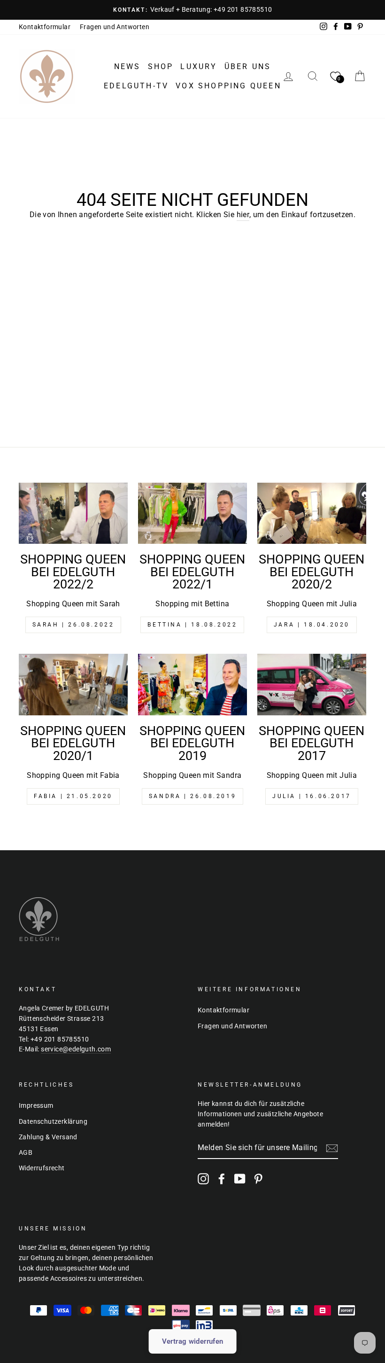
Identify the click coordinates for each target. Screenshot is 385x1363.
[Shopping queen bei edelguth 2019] (192, 684)
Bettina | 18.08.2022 (192, 624)
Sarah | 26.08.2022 (73, 624)
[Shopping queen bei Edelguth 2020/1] (73, 684)
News (127, 66)
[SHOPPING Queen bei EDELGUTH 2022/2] (73, 513)
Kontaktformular (44, 27)
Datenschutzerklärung (53, 1121)
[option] (192, 10)
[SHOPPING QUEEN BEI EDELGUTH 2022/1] (192, 513)
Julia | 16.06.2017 (311, 796)
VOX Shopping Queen (228, 85)
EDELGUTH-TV (136, 85)
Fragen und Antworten (114, 27)
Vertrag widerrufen (192, 1341)
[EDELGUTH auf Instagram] (203, 1178)
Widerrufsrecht (42, 1168)
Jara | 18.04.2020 (312, 624)
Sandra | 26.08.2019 (192, 796)
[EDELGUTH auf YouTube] (240, 1178)
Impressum (36, 1105)
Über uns (247, 66)
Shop (161, 66)
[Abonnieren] (332, 1148)
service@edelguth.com (76, 1049)
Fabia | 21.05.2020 (73, 796)
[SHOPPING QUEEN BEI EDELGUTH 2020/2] (311, 513)
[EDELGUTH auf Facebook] (221, 1178)
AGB (25, 1152)
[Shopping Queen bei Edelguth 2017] (311, 684)
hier (243, 214)
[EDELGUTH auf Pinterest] (258, 1178)
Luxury (198, 66)
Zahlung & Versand (48, 1137)
